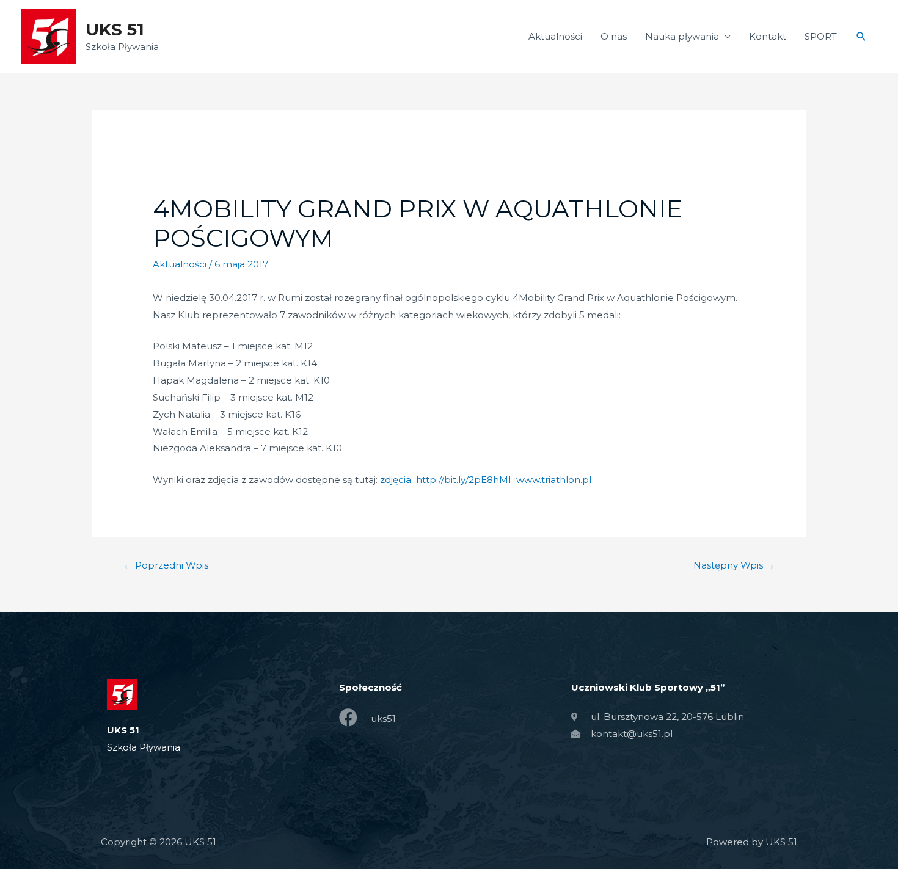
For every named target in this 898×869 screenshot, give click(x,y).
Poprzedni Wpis (165, 565)
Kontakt (767, 36)
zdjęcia (395, 479)
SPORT (821, 36)
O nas (613, 36)
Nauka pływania (682, 36)
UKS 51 (115, 29)
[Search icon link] (861, 37)
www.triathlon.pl (553, 479)
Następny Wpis (734, 565)
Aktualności (555, 36)
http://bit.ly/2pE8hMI (463, 479)
